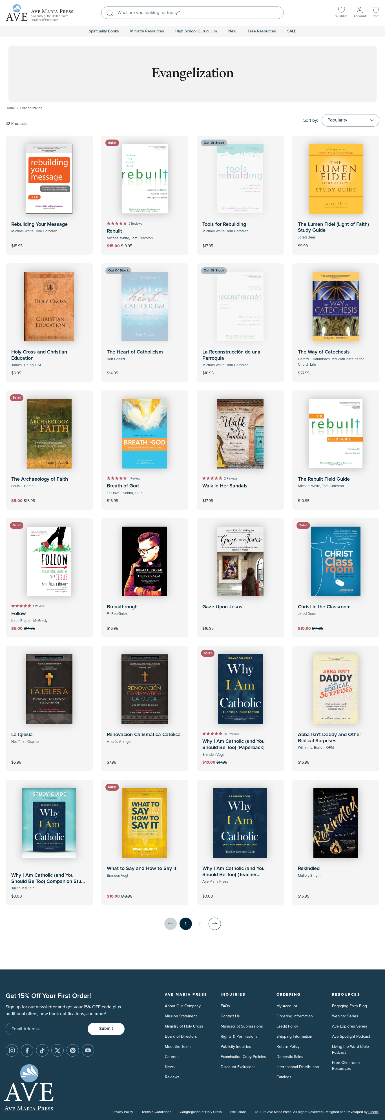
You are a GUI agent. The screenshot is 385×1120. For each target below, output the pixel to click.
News (170, 1066)
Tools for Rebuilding (224, 224)
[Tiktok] (42, 1050)
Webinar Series (345, 1016)
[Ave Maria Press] (39, 12)
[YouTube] (88, 1050)
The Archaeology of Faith (39, 479)
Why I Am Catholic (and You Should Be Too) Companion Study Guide (49, 881)
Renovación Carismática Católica (144, 735)
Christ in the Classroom (324, 607)
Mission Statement (181, 1016)
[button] (375, 13)
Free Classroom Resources (346, 1065)
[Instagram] (12, 1050)
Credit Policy (287, 1026)
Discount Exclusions (238, 1066)
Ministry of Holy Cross (184, 1026)
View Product (336, 242)
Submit (106, 1028)
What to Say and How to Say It (141, 868)
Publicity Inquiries (236, 1046)
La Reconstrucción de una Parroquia (231, 355)
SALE (291, 31)
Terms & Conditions (156, 1112)
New (232, 31)
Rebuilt (114, 231)
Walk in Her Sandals (224, 486)
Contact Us (230, 1016)
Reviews (172, 1077)
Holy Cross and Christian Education (39, 355)
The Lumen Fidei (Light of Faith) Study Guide (333, 227)
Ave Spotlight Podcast (351, 1036)
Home (10, 108)
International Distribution (297, 1066)
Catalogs (283, 1077)
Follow (18, 614)
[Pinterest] (73, 1050)
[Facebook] (27, 1050)
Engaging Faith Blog (349, 1006)
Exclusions (238, 1112)
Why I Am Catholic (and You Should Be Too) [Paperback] (233, 744)
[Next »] (215, 924)
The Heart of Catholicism (135, 352)
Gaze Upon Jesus (222, 607)
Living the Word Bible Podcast (350, 1049)
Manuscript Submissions (242, 1026)
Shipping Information (294, 1036)
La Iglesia (22, 735)
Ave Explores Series (349, 1026)
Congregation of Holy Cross (201, 1112)
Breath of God (123, 486)
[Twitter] (57, 1050)
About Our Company (183, 1006)
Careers (172, 1056)
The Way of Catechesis (324, 352)
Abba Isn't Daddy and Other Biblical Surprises (329, 738)
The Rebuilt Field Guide (324, 479)
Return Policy (288, 1046)
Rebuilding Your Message (39, 224)
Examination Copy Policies (243, 1056)
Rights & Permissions (239, 1036)
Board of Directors (181, 1036)
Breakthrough (122, 607)
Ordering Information (294, 1016)
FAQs (225, 1006)
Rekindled (309, 868)
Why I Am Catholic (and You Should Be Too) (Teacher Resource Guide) (233, 874)
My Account (286, 1006)
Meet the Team (178, 1046)
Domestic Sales (289, 1056)
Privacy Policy (122, 1112)
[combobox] (192, 12)
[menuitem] (104, 31)
